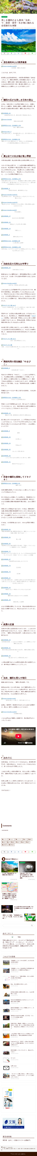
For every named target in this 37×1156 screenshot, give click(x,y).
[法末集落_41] (6, 578)
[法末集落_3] (5, 188)
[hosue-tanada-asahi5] (9, 66)
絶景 (23, 842)
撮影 (30, 839)
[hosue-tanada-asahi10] (9, 202)
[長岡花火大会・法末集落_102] (11, 179)
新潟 (4, 842)
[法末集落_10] (6, 413)
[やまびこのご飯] (6, 345)
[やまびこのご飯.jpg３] (8, 305)
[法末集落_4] (5, 234)
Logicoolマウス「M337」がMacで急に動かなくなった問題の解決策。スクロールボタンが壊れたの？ (22, 1043)
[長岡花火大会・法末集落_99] (10, 241)
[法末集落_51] (6, 648)
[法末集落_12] (6, 222)
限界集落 (12, 844)
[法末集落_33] (6, 437)
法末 (18, 842)
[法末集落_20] (6, 267)
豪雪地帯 (5, 844)
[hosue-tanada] (6, 119)
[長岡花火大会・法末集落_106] (11, 247)
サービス (13, 1058)
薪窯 (28, 842)
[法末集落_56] (6, 537)
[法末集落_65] (6, 543)
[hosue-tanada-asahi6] (9, 283)
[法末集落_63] (6, 529)
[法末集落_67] (6, 559)
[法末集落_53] (6, 640)
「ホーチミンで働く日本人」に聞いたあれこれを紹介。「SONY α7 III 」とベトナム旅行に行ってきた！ (22, 1075)
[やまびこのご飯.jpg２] (8, 338)
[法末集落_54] (6, 655)
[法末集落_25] (6, 449)
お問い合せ (14, 1066)
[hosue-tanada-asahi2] (9, 711)
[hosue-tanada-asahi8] (9, 210)
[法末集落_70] (6, 572)
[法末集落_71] (6, 551)
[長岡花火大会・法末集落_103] (11, 397)
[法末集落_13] (6, 228)
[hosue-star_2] (6, 131)
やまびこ (12, 839)
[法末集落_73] (6, 565)
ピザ (25, 839)
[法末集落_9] (5, 431)
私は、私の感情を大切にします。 (19, 984)
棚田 (13, 842)
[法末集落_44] (6, 593)
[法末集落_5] (5, 368)
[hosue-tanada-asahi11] (9, 194)
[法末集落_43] (6, 587)
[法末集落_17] (6, 216)
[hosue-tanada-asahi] (8, 698)
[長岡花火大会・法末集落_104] (11, 125)
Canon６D (4, 16)
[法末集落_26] (6, 455)
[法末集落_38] (6, 600)
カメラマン (19, 839)
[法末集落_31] (6, 462)
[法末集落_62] (6, 113)
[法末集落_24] (6, 443)
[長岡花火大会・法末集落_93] (10, 483)
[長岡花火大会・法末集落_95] (10, 139)
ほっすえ (5, 839)
